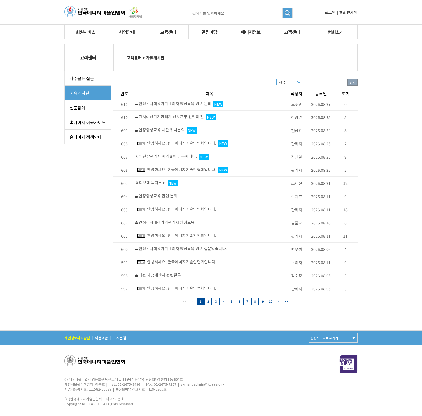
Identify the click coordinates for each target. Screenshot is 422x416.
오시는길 (119, 337)
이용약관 (101, 337)
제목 (282, 82)
